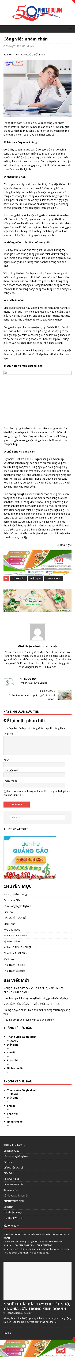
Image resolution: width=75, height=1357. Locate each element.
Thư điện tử (10, 770)
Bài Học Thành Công (15, 894)
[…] (55, 1321)
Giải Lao (8, 912)
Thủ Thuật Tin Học (14, 964)
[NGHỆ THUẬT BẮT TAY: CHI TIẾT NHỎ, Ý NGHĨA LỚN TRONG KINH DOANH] (37, 1298)
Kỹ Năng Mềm (11, 941)
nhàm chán (53, 578)
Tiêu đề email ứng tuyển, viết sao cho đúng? (28, 1019)
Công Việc (18, 578)
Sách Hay (8, 959)
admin (33, 46)
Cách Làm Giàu (12, 900)
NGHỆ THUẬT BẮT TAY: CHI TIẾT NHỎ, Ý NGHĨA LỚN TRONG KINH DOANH (36, 1306)
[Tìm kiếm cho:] (37, 817)
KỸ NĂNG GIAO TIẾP (15, 935)
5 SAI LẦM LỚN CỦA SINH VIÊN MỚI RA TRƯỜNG (31, 1004)
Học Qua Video (11, 929)
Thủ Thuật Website (14, 970)
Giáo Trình (9, 923)
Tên (5, 760)
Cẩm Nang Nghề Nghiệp (17, 906)
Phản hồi (8, 733)
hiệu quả (35, 578)
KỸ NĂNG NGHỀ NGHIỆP (17, 947)
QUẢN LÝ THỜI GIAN (15, 953)
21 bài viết (51, 646)
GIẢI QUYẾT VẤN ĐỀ (14, 917)
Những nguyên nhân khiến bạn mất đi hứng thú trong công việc (36, 1249)
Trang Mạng (10, 780)
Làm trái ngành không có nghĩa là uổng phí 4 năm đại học (35, 998)
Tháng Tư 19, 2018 (15, 46)
